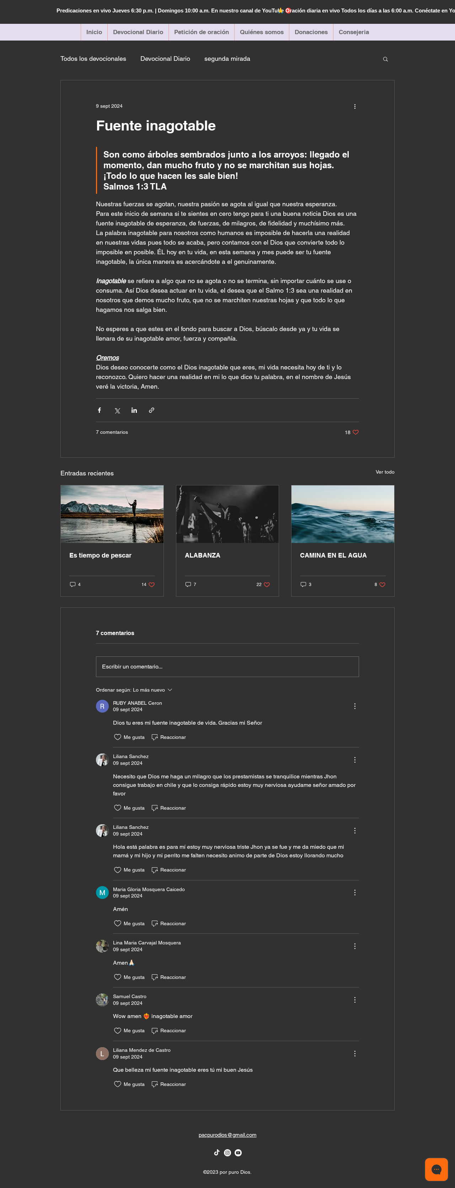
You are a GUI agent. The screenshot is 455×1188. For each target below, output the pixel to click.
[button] (385, 59)
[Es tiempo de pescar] (112, 514)
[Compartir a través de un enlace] (151, 410)
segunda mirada (227, 58)
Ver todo (385, 472)
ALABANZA (202, 555)
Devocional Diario (165, 58)
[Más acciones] (354, 106)
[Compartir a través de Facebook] (99, 410)
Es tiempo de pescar (100, 555)
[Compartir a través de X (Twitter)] (116, 410)
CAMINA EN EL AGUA (333, 555)
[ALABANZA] (227, 514)
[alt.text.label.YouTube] (238, 1152)
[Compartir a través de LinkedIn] (134, 410)
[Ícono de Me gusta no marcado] (117, 737)
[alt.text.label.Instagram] (227, 1152)
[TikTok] (216, 1152)
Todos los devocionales (93, 58)
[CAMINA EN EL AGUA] (342, 514)
